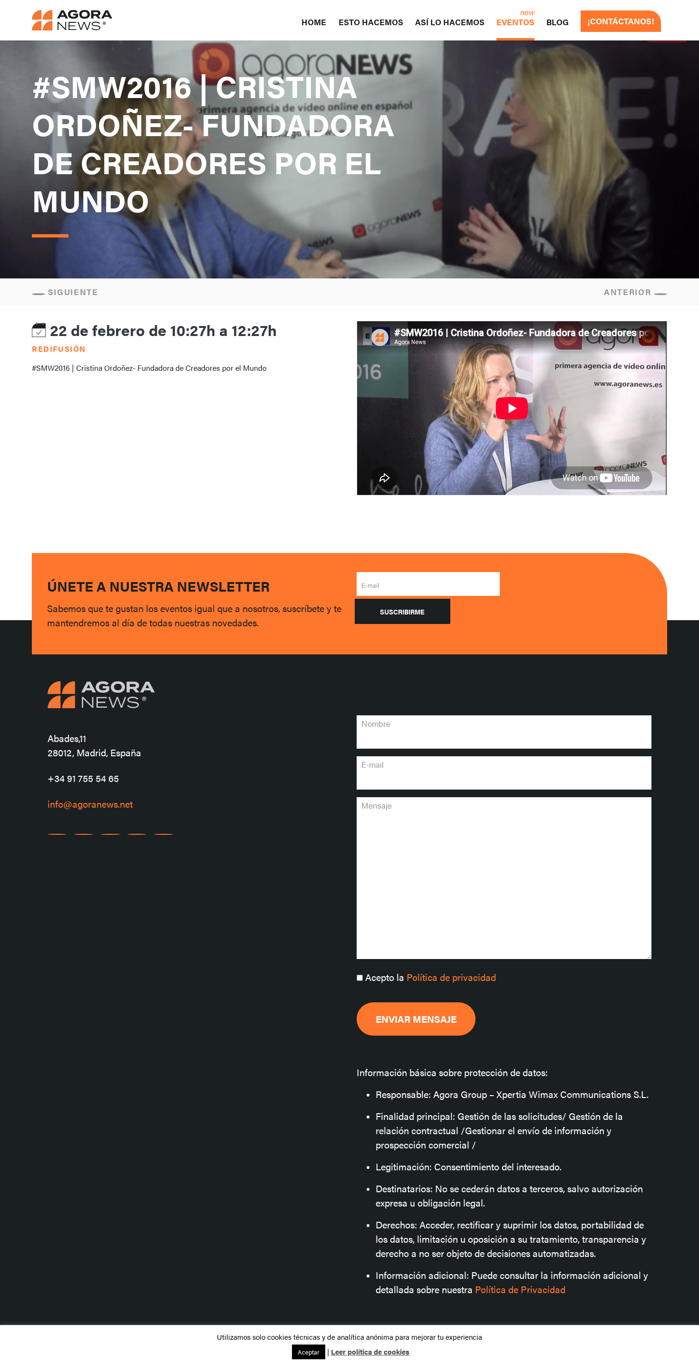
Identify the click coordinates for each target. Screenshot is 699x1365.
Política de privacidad (451, 977)
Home (313, 22)
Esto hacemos (371, 22)
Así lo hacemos (450, 22)
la (430, 977)
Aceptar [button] (309, 1351)
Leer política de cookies (370, 1351)
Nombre (375, 723)
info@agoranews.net (90, 804)
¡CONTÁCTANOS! (621, 21)
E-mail (370, 585)
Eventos (515, 22)
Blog (557, 22)
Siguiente (71, 291)
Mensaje (376, 805)
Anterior (629, 291)
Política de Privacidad (520, 1289)
